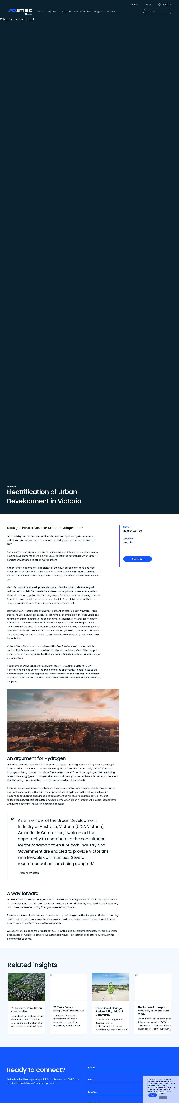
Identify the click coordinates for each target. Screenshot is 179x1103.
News (148, 4)
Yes (152, 1095)
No (163, 1097)
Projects (66, 11)
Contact (134, 4)
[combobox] (126, 1092)
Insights (98, 11)
